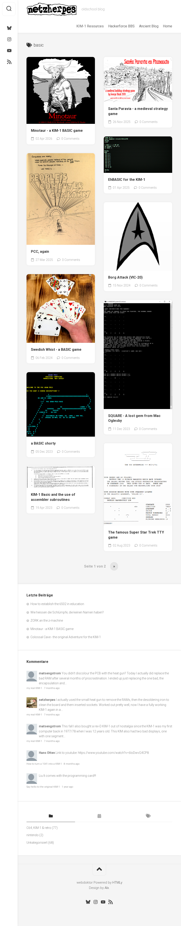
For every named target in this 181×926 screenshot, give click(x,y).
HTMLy (117, 883)
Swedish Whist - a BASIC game (56, 349)
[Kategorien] (50, 816)
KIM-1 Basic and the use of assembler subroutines (53, 497)
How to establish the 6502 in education (57, 604)
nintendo (32, 835)
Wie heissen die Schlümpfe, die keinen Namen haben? (67, 612)
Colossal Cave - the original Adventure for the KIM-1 (65, 637)
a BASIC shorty (43, 443)
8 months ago (71, 763)
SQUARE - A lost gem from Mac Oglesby (134, 418)
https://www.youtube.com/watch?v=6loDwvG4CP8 (113, 752)
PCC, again (40, 251)
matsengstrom (50, 673)
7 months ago (52, 688)
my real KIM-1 (34, 688)
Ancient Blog (148, 26)
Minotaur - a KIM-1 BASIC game (57, 130)
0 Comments (70, 138)
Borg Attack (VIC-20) (125, 277)
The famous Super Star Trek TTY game (136, 534)
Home (167, 26)
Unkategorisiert (36, 842)
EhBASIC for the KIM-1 (126, 179)
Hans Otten (47, 752)
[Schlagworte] (148, 816)
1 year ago (67, 786)
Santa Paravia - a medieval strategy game (138, 111)
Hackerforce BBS (121, 26)
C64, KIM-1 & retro (38, 828)
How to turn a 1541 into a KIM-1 (44, 763)
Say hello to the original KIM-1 (43, 786)
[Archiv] (99, 816)
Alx (107, 888)
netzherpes (47, 700)
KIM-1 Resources (90, 26)
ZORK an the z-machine (46, 620)
